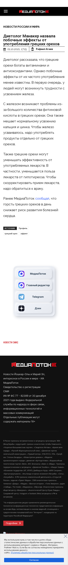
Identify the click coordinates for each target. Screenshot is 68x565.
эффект (24, 233)
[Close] (65, 536)
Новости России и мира (21, 26)
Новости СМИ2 (10, 342)
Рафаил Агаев (44, 49)
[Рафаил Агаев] (33, 49)
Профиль (23, 228)
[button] (5, 11)
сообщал (42, 198)
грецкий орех (11, 233)
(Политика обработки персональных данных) (32, 552)
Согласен (34, 560)
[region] (34, 549)
